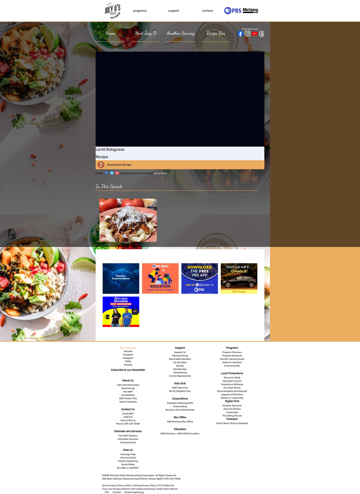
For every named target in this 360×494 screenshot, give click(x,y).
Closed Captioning (134, 492)
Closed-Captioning (128, 461)
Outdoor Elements (232, 405)
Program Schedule (232, 355)
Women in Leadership (232, 397)
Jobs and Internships (128, 385)
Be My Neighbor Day (180, 391)
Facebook (128, 354)
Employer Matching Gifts (180, 403)
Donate (180, 365)
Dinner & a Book (232, 377)
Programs (140, 10)
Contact (207, 10)
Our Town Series (232, 387)
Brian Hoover (171, 489)
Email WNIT (128, 413)
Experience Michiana (232, 384)
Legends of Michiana (232, 394)
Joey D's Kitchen (232, 409)
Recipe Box (216, 33)
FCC (107, 492)
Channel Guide (128, 442)
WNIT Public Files (128, 398)
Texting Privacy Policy (145, 485)
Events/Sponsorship (180, 376)
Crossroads (232, 412)
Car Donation (180, 362)
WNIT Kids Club (180, 387)
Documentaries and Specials (232, 391)
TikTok (128, 361)
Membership (180, 369)
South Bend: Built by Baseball (232, 423)
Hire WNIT (128, 391)
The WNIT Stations (128, 435)
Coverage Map (128, 454)
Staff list (128, 417)
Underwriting (180, 406)
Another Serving (181, 33)
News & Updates (128, 401)
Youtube (128, 351)
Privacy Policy (124, 485)
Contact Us (128, 409)
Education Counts (232, 381)
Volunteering (128, 388)
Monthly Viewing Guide (232, 359)
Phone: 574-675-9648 (128, 423)
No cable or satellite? (128, 467)
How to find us (128, 420)
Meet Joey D (145, 33)
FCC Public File (166, 485)
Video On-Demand (232, 362)
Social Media (128, 464)
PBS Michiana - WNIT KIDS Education (180, 433)
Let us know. (160, 173)
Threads (128, 364)
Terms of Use (108, 485)
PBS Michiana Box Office (180, 421)
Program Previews (232, 352)
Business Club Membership (180, 409)
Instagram (128, 358)
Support (173, 10)
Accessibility (128, 395)
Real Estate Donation (180, 359)
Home (110, 33)
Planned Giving (180, 355)
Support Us (180, 352)
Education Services (128, 439)
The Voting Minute (232, 415)
